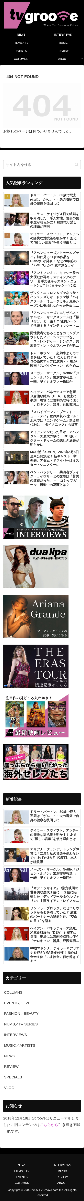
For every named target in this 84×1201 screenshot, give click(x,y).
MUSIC (62, 1171)
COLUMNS (22, 1182)
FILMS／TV (21, 1171)
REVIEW (62, 1177)
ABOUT (62, 1182)
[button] (76, 164)
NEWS (22, 1165)
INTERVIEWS (62, 1165)
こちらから (49, 1125)
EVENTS (22, 1177)
